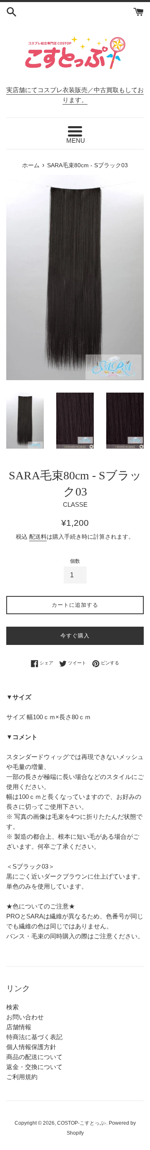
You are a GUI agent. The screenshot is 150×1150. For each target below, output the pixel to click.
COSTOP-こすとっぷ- (81, 1123)
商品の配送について (34, 1056)
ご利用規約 (22, 1076)
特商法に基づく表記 (34, 1036)
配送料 (38, 536)
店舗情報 (18, 1026)
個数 (75, 561)
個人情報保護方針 (31, 1046)
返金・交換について (34, 1066)
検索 (12, 1007)
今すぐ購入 (75, 635)
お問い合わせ (25, 1017)
